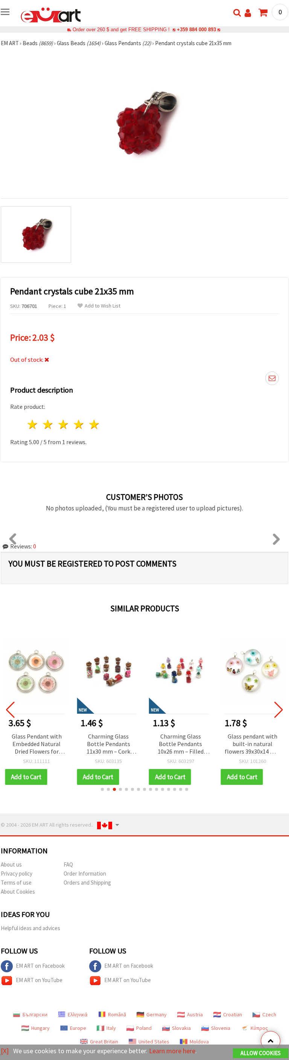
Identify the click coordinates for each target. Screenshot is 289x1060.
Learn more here (172, 1050)
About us (11, 864)
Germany (156, 1014)
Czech (269, 1014)
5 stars (94, 424)
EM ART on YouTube (39, 980)
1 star (33, 424)
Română (117, 1014)
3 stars (63, 424)
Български (35, 1014)
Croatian (232, 1014)
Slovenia (220, 1028)
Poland (144, 1028)
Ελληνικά (78, 1014)
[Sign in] (248, 13)
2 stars (48, 424)
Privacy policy (16, 873)
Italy (111, 1028)
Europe (78, 1028)
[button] (102, 789)
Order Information (85, 873)
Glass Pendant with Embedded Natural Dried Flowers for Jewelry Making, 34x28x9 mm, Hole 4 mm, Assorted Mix (36, 744)
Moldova (199, 1041)
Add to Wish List (102, 306)
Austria (195, 1014)
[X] (5, 1050)
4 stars (79, 424)
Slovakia (181, 1028)
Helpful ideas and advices (30, 928)
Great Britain (104, 1041)
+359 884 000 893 (196, 29)
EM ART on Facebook (40, 965)
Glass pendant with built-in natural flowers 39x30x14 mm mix (252, 744)
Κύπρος (259, 1028)
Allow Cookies (260, 1053)
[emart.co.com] (51, 14)
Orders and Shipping (87, 882)
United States (153, 1041)
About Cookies (18, 891)
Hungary (40, 1028)
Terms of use (16, 882)
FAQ (68, 864)
